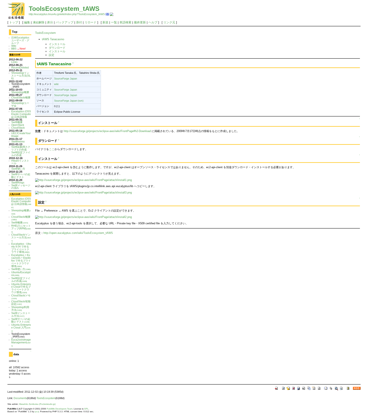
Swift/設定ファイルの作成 (20, 153)
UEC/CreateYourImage (21, 134)
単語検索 (125, 22)
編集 (27, 22)
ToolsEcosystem (45, 32)
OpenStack (17, 125)
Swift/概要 (17, 122)
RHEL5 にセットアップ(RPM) (21, 228)
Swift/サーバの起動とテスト (20, 175)
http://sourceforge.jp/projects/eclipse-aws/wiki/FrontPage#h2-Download (107, 131)
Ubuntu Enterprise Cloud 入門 (21, 327)
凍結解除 (39, 22)
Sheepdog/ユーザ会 (20, 104)
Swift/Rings (17, 182)
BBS (13, 48)
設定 (51, 55)
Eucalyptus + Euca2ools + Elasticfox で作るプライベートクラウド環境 (21, 260)
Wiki (13, 45)
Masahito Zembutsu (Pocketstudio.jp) (37, 404)
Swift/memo (18, 141)
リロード (90, 22)
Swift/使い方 (18, 168)
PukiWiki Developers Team (59, 409)
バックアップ (64, 22)
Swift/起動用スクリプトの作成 (20, 148)
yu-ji (37, 411)
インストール (57, 44)
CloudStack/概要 (20, 97)
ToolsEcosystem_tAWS (64, 8)
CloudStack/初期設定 (20, 303)
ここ (52, 149)
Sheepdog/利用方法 (20, 308)
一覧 (114, 22)
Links (14, 62)
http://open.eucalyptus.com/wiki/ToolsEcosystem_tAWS (78, 233)
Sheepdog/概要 (20, 92)
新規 (105, 22)
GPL (86, 409)
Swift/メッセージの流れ (20, 186)
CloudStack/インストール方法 (21, 237)
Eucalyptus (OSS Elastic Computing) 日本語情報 (21, 114)
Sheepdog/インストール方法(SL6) (21, 75)
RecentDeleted (20, 67)
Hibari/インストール (20, 162)
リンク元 (169, 22)
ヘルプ (152, 22)
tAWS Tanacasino (53, 39)
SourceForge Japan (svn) (68, 100)
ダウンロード (57, 47)
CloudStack (18, 127)
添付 (79, 22)
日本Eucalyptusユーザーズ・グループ (20, 40)
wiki (56, 84)
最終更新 (140, 22)
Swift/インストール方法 (20, 314)
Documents (20, 398)
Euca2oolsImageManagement (21, 342)
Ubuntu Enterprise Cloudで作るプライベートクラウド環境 (21, 288)
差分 (50, 22)
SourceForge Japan (65, 78)
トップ (13, 22)
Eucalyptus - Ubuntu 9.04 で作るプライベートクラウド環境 (21, 247)
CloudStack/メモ (20, 297)
